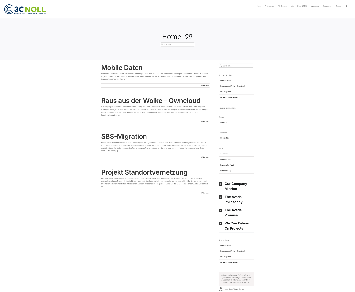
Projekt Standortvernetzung (144, 172)
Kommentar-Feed (227, 165)
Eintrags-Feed (225, 159)
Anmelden (224, 153)
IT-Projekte (224, 138)
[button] (346, 6)
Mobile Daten (121, 67)
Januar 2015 (224, 122)
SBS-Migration (124, 136)
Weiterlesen (205, 85)
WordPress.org (225, 170)
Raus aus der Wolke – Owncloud (150, 100)
